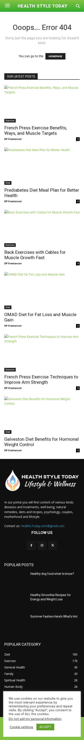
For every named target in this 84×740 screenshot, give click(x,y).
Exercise (10, 120)
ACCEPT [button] (45, 727)
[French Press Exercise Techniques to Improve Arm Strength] (42, 353)
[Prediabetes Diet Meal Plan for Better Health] (42, 166)
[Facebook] (31, 545)
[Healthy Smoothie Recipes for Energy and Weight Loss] (15, 601)
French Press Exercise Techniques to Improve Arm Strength (41, 379)
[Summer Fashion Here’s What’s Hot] (15, 622)
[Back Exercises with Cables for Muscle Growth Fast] (42, 228)
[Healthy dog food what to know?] (15, 580)
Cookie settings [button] (21, 727)
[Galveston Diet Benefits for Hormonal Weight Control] (42, 415)
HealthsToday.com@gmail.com (42, 526)
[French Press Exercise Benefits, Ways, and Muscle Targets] (42, 103)
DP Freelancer (13, 139)
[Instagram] (42, 545)
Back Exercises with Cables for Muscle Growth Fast (35, 255)
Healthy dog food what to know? (52, 573)
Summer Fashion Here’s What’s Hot (54, 616)
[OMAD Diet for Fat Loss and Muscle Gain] (42, 290)
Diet (8, 182)
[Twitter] (52, 545)
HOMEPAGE (55, 56)
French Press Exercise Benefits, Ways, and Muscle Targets (35, 130)
